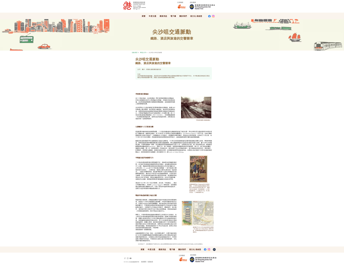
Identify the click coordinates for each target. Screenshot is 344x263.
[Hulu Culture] (128, 258)
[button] (143, 16)
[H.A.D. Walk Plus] (125, 258)
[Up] (214, 249)
